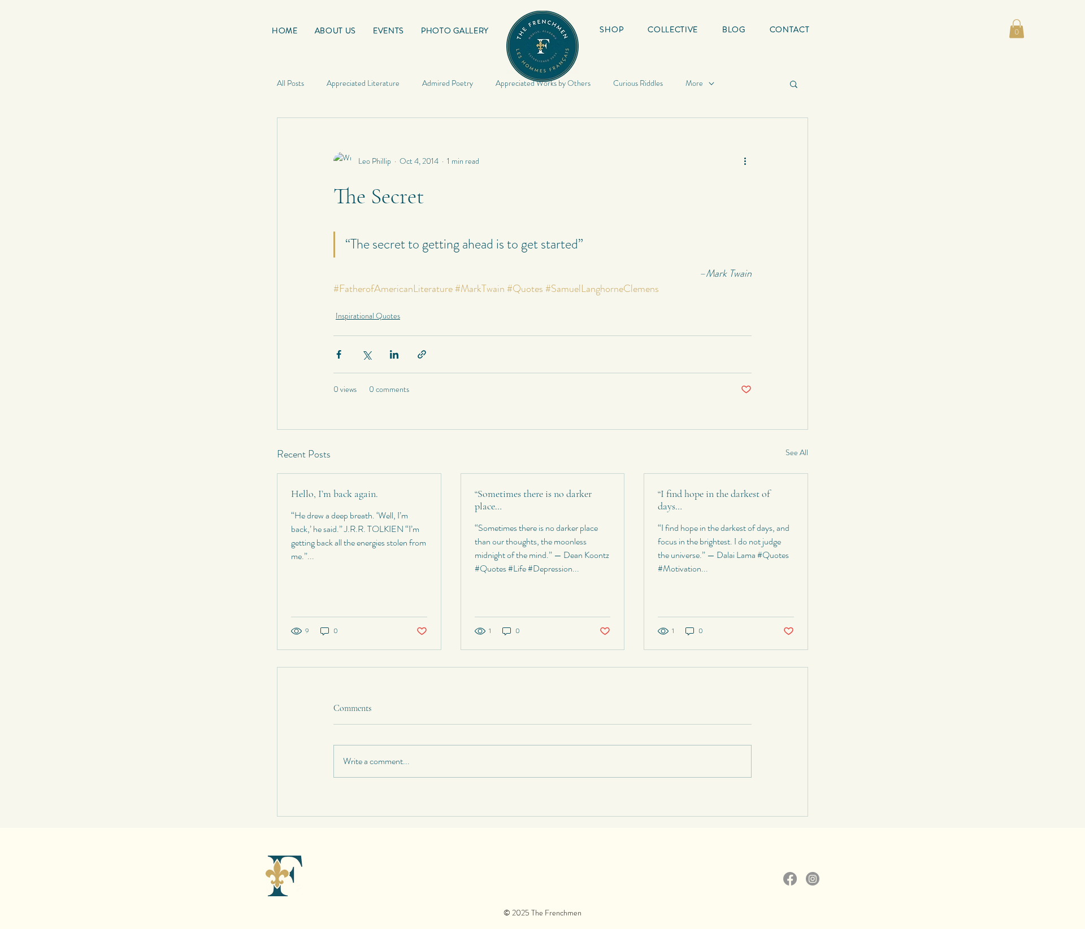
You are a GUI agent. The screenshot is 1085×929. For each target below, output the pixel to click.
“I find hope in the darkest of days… (714, 499)
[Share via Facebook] (338, 354)
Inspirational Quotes (368, 315)
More (694, 83)
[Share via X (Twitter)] (366, 354)
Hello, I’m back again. (334, 493)
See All (796, 452)
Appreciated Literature (363, 83)
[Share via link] (421, 354)
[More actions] (745, 161)
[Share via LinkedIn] (394, 354)
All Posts (290, 83)
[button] (673, 29)
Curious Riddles (638, 83)
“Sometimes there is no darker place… (533, 499)
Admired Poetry (447, 83)
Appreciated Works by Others (543, 83)
